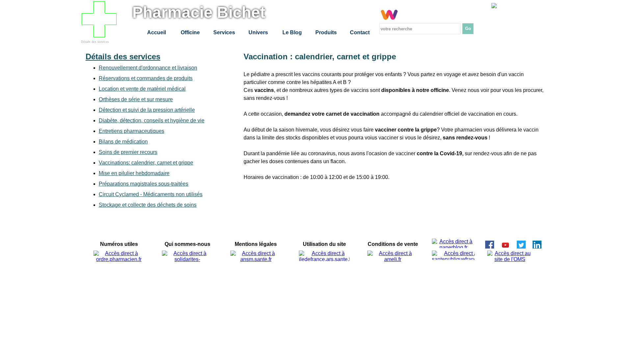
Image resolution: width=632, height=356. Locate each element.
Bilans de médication (123, 141)
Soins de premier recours (128, 152)
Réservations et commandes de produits (146, 78)
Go (468, 28)
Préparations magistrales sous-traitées (143, 184)
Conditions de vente (393, 244)
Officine (190, 32)
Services (224, 32)
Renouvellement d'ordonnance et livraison (148, 68)
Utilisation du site (324, 244)
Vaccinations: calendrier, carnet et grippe (146, 162)
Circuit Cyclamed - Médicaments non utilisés (150, 194)
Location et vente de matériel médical (142, 89)
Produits (326, 32)
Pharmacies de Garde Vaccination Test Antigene (532, 19)
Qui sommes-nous (187, 244)
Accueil (156, 32)
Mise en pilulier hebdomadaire (134, 173)
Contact (360, 32)
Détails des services (95, 42)
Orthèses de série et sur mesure (136, 99)
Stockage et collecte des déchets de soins (148, 205)
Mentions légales (256, 244)
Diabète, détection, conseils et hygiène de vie (151, 120)
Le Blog (292, 32)
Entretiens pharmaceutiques (131, 131)
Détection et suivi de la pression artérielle (147, 110)
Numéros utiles (119, 244)
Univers (258, 32)
